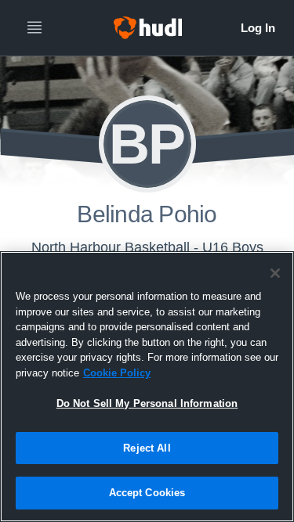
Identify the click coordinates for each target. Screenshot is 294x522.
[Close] (275, 273)
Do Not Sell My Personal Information (147, 403)
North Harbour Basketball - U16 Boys (147, 247)
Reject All (146, 448)
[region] (147, 386)
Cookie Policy (117, 373)
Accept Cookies (147, 493)
